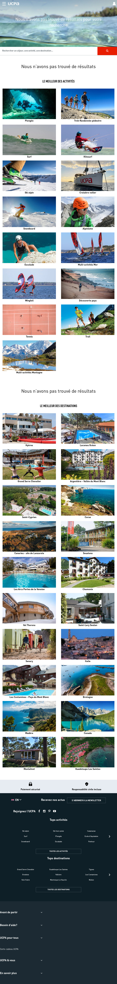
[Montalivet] (29, 752)
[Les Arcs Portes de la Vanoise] (29, 572)
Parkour (91, 841)
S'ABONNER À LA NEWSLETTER (86, 800)
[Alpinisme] (88, 212)
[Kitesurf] (88, 140)
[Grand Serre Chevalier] (29, 464)
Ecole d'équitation (91, 836)
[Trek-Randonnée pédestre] (88, 104)
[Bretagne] (88, 680)
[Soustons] (88, 536)
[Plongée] (29, 104)
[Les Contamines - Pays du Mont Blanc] (29, 680)
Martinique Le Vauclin (58, 880)
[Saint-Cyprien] (29, 500)
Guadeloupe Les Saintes (58, 869)
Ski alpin (25, 831)
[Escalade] (29, 247)
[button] (3, 3)
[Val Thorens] (29, 608)
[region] (58, 29)
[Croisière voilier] (88, 176)
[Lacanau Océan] (88, 428)
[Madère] (29, 716)
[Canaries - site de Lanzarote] (29, 536)
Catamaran (91, 831)
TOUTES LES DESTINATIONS (59, 889)
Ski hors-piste (58, 831)
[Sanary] (29, 644)
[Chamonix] (88, 572)
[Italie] (88, 644)
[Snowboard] (29, 212)
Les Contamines (91, 874)
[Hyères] (29, 428)
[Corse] (88, 500)
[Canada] (88, 716)
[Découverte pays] (88, 283)
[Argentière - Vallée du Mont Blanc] (88, 464)
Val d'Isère (26, 880)
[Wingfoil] (29, 283)
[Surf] (29, 140)
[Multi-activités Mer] (88, 247)
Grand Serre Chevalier (25, 869)
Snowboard (25, 841)
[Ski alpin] (29, 176)
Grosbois (25, 874)
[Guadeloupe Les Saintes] (88, 752)
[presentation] (109, 836)
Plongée (58, 836)
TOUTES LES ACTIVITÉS (58, 851)
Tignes (91, 869)
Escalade (58, 841)
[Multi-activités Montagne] (29, 355)
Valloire (58, 874)
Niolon (91, 880)
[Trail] (88, 320)
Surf (25, 836)
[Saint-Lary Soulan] (88, 608)
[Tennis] (29, 320)
